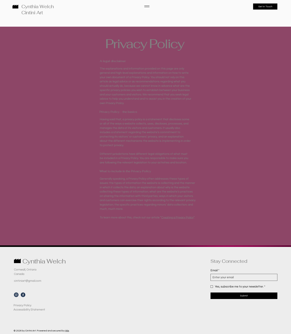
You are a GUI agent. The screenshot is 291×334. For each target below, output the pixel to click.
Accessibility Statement (29, 309)
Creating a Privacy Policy (177, 217)
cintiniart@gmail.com (27, 280)
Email (215, 270)
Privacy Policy (22, 305)
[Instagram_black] (16, 294)
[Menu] (147, 6)
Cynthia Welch (37, 6)
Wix (67, 330)
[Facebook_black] (23, 294)
